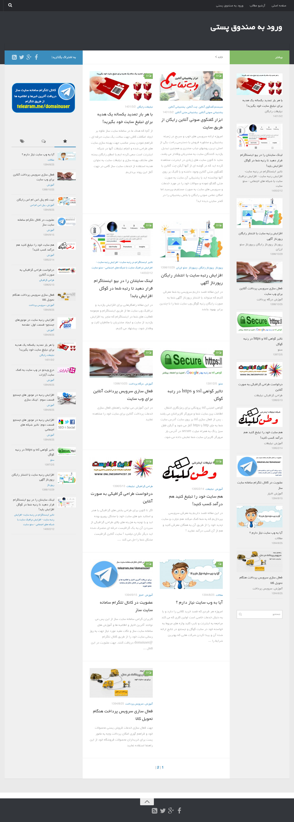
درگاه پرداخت (136, 384)
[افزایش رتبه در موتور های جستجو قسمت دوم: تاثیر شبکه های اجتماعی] (66, 423)
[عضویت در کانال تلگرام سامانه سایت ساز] (121, 574)
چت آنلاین (192, 107)
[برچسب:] (22, 142)
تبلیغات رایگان (145, 107)
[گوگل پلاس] (29, 57)
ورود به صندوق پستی (229, 6)
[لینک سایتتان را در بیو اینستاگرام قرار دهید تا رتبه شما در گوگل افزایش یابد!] (121, 238)
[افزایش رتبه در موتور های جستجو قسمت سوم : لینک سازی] (66, 398)
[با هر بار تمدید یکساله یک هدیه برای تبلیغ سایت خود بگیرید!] (121, 86)
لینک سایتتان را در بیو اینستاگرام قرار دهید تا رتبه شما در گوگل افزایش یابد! (123, 289)
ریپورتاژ (193, 268)
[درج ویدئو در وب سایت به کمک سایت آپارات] (66, 370)
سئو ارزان (181, 268)
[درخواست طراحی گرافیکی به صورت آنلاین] (121, 468)
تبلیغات (131, 486)
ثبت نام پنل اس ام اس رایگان (35, 200)
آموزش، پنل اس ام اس (42, 205)
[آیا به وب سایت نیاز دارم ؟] (191, 574)
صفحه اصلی (279, 6)
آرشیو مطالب (257, 6)
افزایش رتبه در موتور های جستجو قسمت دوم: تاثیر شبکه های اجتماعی (33, 425)
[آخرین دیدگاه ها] (43, 142)
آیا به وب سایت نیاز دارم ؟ (199, 602)
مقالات (219, 595)
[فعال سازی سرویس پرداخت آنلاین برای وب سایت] (121, 363)
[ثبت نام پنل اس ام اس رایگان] (66, 201)
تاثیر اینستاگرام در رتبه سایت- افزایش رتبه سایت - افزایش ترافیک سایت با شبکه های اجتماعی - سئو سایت (34, 519)
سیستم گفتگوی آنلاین (211, 107)
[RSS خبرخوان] (14, 57)
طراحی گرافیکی (144, 486)
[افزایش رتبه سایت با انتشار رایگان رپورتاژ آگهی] (191, 241)
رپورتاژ (219, 268)
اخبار (141, 595)
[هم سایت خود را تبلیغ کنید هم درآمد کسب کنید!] (191, 470)
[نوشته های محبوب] (65, 142)
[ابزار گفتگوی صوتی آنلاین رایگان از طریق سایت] (191, 86)
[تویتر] (21, 57)
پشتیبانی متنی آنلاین (186, 112)
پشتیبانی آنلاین (176, 107)
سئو (220, 384)
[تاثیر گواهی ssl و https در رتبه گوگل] (191, 363)
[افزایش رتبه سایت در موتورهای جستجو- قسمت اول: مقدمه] (66, 323)
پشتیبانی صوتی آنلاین (211, 112)
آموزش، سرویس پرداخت (139, 704)
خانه (220, 57)
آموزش (149, 384)
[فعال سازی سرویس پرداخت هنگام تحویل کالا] (121, 683)
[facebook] (36, 57)
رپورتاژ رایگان (206, 268)
